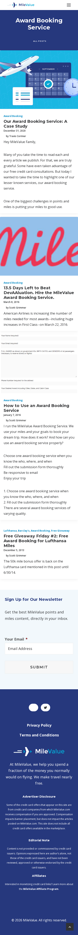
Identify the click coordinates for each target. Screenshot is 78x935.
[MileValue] (20, 5)
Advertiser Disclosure (39, 796)
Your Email (16, 639)
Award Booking (13, 116)
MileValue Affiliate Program (40, 889)
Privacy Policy (39, 725)
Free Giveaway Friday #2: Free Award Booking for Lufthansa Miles (36, 541)
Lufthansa (10, 530)
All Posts (39, 41)
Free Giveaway (60, 530)
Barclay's (24, 530)
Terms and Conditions (39, 735)
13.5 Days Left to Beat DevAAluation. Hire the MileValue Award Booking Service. (39, 292)
